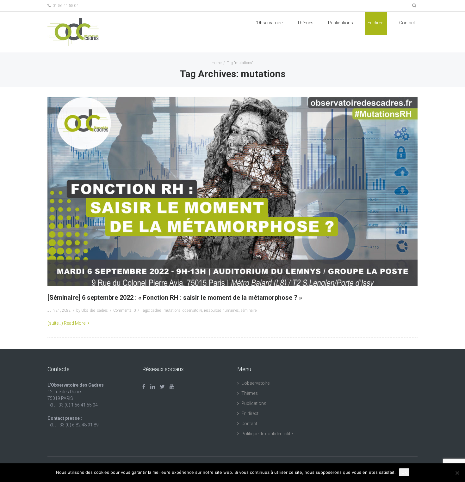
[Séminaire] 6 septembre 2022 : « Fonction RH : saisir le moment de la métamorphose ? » (174, 297)
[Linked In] (152, 386)
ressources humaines (221, 310)
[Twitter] (162, 386)
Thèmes (305, 22)
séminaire (249, 310)
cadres (156, 310)
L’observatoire (255, 383)
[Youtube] (172, 386)
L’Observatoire (268, 22)
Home (216, 63)
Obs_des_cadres (94, 310)
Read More (74, 323)
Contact (407, 22)
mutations (172, 310)
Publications (253, 403)
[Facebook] (144, 386)
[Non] (457, 473)
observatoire (192, 310)
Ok (404, 472)
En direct (376, 22)
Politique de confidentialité (267, 433)
